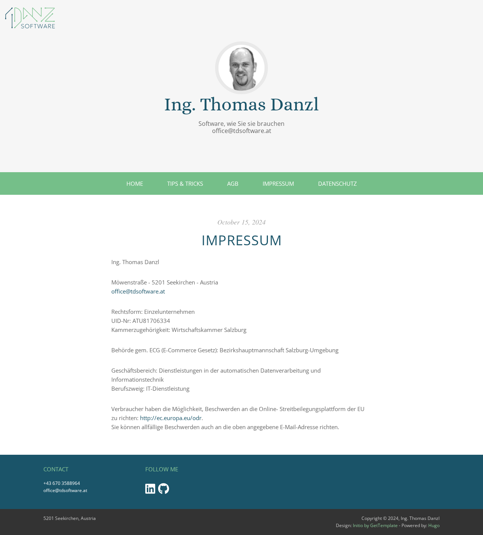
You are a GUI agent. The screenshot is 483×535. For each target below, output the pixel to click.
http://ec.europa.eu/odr (171, 418)
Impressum (278, 183)
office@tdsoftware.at (241, 131)
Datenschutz (337, 183)
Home (134, 183)
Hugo (434, 525)
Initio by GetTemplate (375, 525)
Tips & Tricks (185, 183)
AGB (232, 183)
